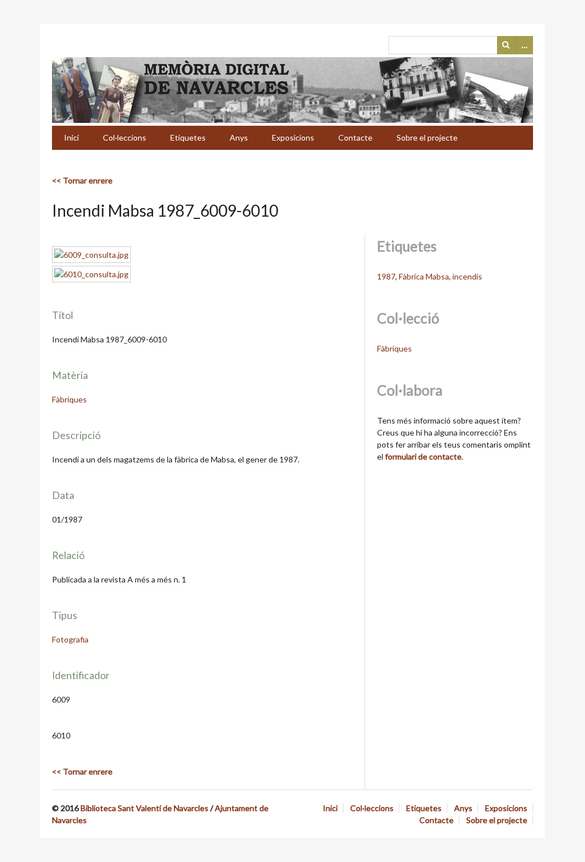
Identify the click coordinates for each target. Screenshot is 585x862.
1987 (386, 276)
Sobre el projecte (427, 137)
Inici (71, 137)
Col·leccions (124, 137)
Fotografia (70, 639)
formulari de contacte (423, 456)
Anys (239, 137)
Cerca (506, 45)
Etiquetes (188, 137)
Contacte (355, 137)
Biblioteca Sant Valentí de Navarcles (145, 808)
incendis (467, 276)
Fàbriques (69, 399)
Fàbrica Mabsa (424, 276)
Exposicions (293, 137)
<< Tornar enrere (82, 180)
